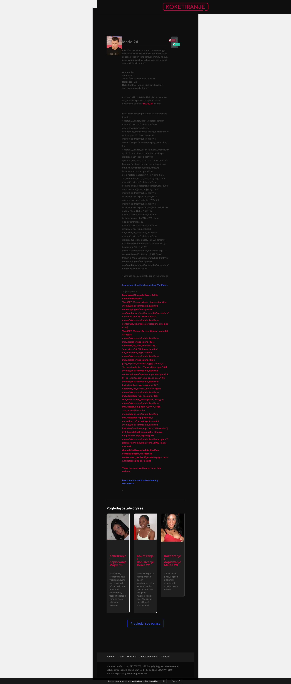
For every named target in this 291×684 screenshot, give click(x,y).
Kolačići (165, 656)
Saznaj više (176, 681)
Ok (164, 681)
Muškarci (132, 656)
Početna (111, 656)
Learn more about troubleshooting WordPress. (145, 285)
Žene (121, 656)
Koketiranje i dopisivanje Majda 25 (117, 560)
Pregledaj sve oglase (145, 623)
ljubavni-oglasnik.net (136, 673)
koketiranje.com (169, 666)
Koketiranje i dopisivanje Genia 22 (145, 560)
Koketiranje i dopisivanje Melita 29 (172, 560)
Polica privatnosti (149, 656)
